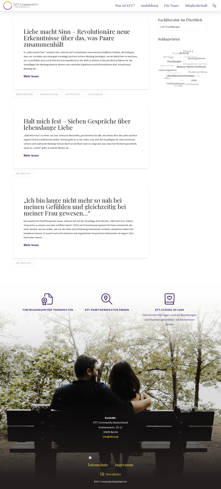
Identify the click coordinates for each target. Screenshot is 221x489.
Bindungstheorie (49, 94)
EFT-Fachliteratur (171, 27)
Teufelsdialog (95, 94)
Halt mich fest (73, 94)
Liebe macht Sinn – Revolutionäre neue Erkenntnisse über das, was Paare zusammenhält (77, 37)
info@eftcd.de (111, 437)
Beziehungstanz (24, 94)
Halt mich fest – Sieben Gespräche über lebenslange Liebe (77, 124)
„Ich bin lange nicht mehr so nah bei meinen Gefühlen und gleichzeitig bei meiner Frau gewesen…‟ (75, 206)
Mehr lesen (31, 76)
